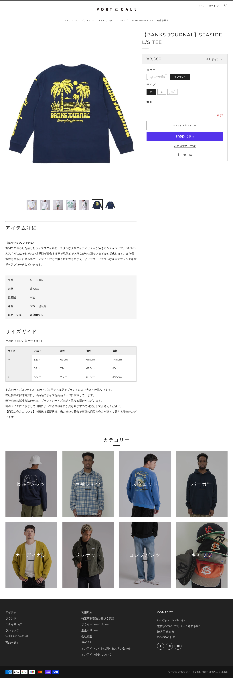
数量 (149, 102)
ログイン (201, 5)
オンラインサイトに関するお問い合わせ (106, 648)
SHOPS (86, 642)
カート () (215, 5)
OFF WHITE (157, 76)
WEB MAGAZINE (142, 20)
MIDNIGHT (180, 76)
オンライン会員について (96, 654)
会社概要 (86, 636)
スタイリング (105, 20)
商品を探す (163, 20)
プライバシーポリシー (95, 624)
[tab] (31, 204)
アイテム (69, 20)
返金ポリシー (38, 315)
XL (172, 91)
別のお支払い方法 (185, 146)
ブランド (86, 20)
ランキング (122, 20)
